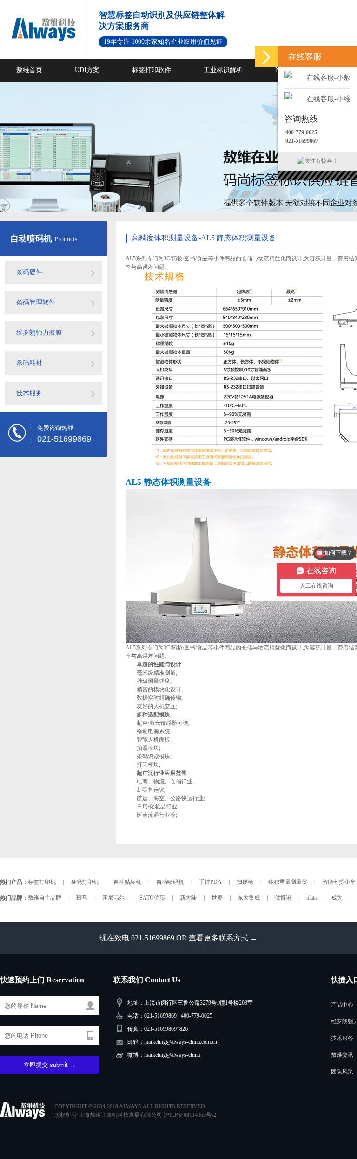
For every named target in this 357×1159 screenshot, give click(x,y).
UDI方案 (87, 69)
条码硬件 (29, 272)
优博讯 (283, 897)
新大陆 (188, 897)
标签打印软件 (151, 69)
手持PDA (210, 882)
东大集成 (249, 897)
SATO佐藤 (152, 897)
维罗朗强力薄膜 (39, 332)
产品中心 (342, 1004)
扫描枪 (245, 882)
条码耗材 (29, 362)
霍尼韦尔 (113, 897)
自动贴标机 (127, 882)
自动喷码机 (32, 238)
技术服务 (29, 393)
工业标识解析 (223, 69)
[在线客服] (266, 56)
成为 (337, 897)
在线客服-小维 (328, 99)
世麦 (217, 897)
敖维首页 (29, 69)
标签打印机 (42, 882)
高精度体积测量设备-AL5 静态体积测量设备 (204, 238)
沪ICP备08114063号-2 (190, 1115)
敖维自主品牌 (44, 897)
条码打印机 (85, 882)
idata (311, 897)
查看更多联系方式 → (223, 938)
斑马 (81, 897)
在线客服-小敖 (328, 77)
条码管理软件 (35, 302)
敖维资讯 (342, 1055)
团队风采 (342, 1071)
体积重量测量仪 (287, 882)
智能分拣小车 (339, 882)
